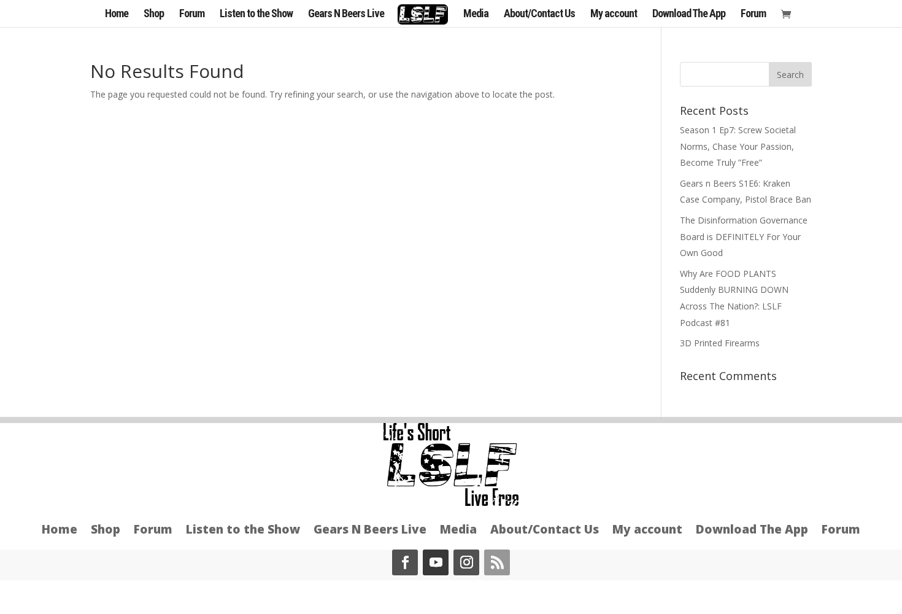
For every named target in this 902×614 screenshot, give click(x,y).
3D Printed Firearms (720, 343)
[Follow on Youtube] (436, 562)
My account (613, 14)
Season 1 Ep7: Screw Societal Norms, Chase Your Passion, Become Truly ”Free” (738, 146)
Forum (191, 14)
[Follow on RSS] (497, 562)
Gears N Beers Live (346, 14)
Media (475, 14)
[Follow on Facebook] (405, 562)
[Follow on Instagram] (466, 562)
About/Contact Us (539, 14)
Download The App (688, 14)
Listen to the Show (256, 14)
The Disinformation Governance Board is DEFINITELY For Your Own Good (744, 236)
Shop (154, 14)
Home (116, 14)
